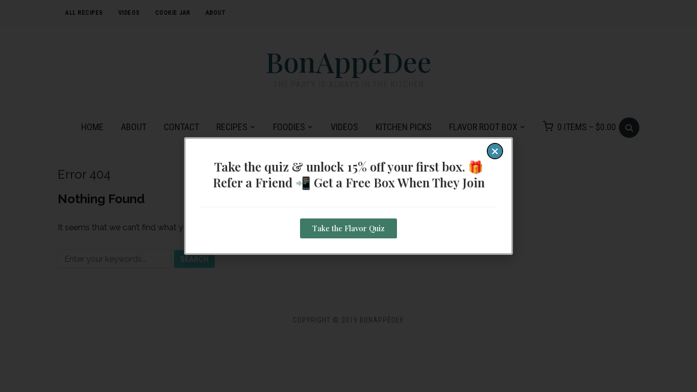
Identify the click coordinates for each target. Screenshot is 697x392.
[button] (495, 151)
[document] (348, 196)
